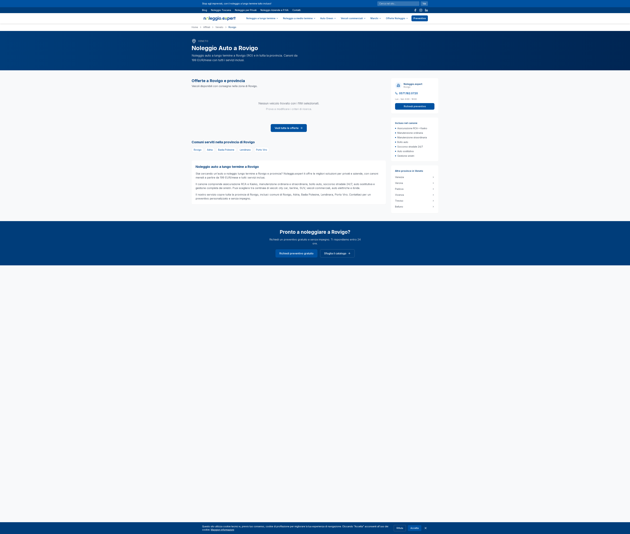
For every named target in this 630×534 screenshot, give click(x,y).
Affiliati (206, 27)
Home (195, 27)
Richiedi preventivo (415, 106)
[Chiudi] (425, 528)
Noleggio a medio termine (298, 18)
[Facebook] (415, 10)
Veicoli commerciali (352, 18)
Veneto (219, 27)
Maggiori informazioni (222, 529)
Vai (424, 3)
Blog (204, 10)
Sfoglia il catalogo (335, 253)
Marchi (374, 18)
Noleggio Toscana (221, 10)
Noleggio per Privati (246, 10)
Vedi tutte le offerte (287, 128)
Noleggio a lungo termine (260, 18)
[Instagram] (420, 10)
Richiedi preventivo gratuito (296, 253)
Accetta (414, 528)
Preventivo (419, 18)
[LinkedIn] (426, 10)
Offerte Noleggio (395, 18)
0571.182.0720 (408, 93)
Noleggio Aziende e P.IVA (274, 10)
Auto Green (326, 18)
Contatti (296, 10)
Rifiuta (400, 528)
